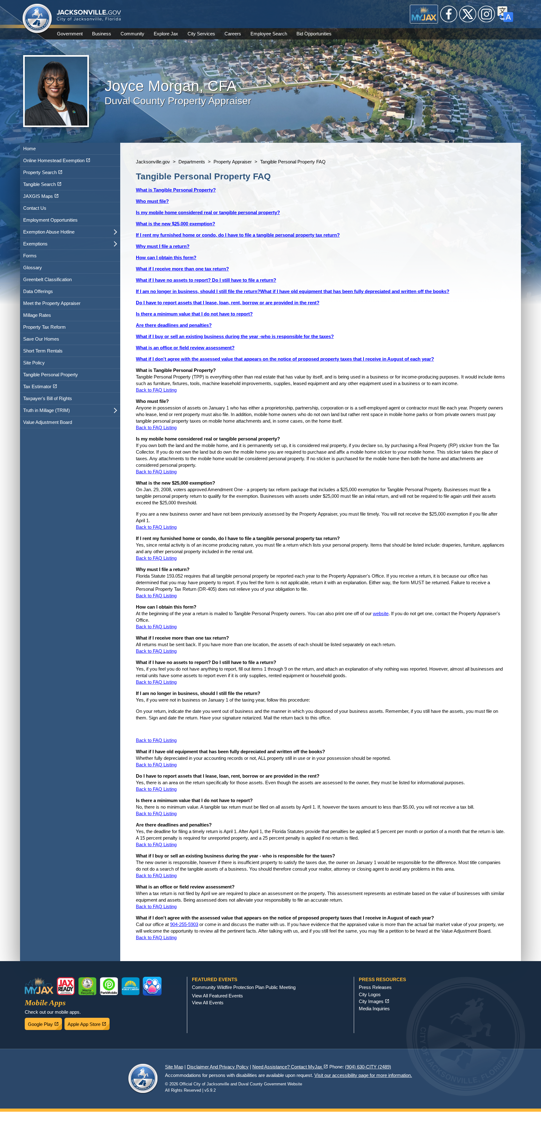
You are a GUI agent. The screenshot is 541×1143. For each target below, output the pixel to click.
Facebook (449, 14)
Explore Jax (166, 33)
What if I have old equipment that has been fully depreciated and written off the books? (354, 291)
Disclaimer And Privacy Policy (218, 1066)
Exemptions (35, 243)
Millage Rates (37, 315)
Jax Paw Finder (152, 986)
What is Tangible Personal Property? (176, 190)
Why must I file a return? (162, 246)
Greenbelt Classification (47, 279)
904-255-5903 (184, 924)
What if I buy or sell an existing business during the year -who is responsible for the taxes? (235, 336)
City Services (201, 33)
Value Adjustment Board (47, 422)
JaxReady (65, 986)
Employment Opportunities (50, 220)
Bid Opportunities (314, 33)
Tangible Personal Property (50, 374)
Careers (232, 33)
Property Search (50, 171)
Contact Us (34, 208)
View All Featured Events (217, 995)
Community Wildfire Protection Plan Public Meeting (244, 987)
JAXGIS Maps (48, 195)
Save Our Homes (41, 339)
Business (101, 33)
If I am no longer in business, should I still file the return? (198, 291)
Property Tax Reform (44, 327)
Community (132, 33)
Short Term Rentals (43, 350)
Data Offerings (38, 291)
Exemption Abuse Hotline (49, 231)
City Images (374, 1001)
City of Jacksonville (37, 18)
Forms (30, 255)
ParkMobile (109, 986)
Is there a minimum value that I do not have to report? (194, 314)
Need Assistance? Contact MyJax (290, 1066)
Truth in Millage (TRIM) (46, 410)
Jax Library (130, 986)
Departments (191, 161)
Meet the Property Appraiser (51, 303)
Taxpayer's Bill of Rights (47, 398)
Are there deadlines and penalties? (174, 325)
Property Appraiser (233, 161)
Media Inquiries (374, 1008)
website (381, 613)
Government (70, 33)
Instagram (486, 14)
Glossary (32, 267)
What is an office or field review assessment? (185, 347)
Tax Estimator (47, 385)
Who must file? (152, 201)
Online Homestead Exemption (64, 159)
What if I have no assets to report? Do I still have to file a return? (206, 280)
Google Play (45, 1022)
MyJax (424, 14)
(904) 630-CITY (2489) (368, 1066)
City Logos (370, 994)
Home (29, 148)
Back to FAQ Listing (156, 390)
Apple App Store (89, 1022)
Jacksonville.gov (153, 161)
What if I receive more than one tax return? (182, 268)
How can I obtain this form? (166, 257)
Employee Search (268, 33)
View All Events (208, 1002)
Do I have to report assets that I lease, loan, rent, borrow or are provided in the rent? (227, 302)
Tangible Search (49, 183)
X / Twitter (467, 14)
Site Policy (34, 362)
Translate (505, 14)
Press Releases (375, 987)
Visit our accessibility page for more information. (363, 1075)
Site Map (174, 1066)
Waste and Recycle (87, 986)
